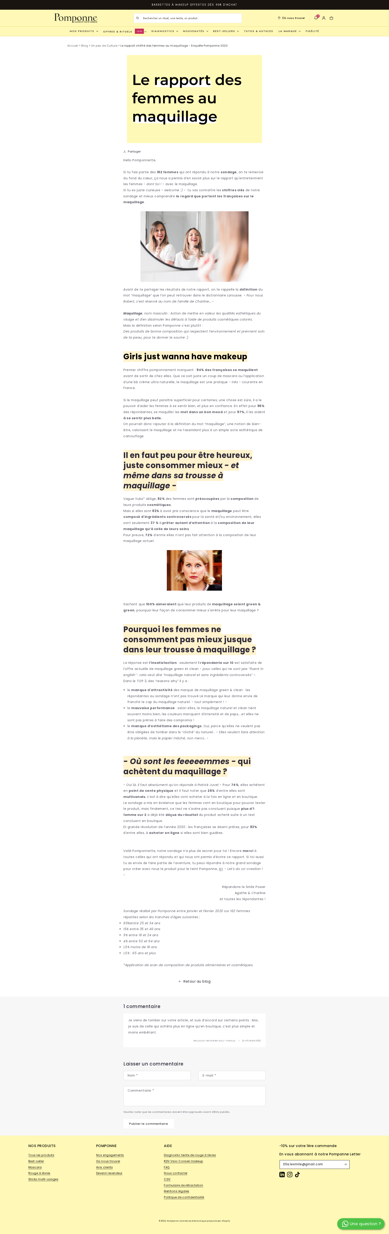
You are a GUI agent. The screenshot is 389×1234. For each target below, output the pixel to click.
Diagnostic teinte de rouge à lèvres (190, 1155)
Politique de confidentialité (184, 1197)
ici (221, 869)
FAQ (167, 1167)
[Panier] (331, 18)
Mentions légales (176, 1191)
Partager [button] (134, 151)
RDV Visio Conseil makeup (183, 1161)
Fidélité (312, 31)
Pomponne (173, 1221)
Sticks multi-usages (43, 1179)
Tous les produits (41, 1155)
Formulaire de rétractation (183, 1185)
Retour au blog (196, 981)
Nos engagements (110, 1155)
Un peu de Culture (104, 46)
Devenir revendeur (109, 1173)
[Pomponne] (76, 18)
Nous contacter (175, 1173)
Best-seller (36, 1161)
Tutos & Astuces (259, 31)
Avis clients (104, 1167)
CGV (167, 1179)
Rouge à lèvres (39, 1173)
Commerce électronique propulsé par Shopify (204, 1221)
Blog (84, 46)
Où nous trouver (293, 18)
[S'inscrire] (345, 1164)
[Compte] (324, 18)
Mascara (35, 1167)
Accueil (72, 46)
